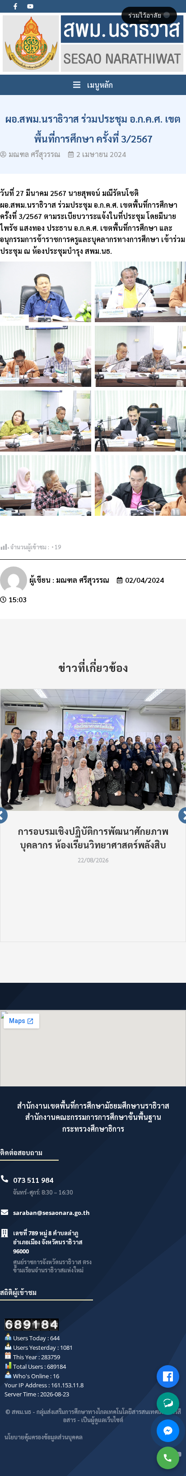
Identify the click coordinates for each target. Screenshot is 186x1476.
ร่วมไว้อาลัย (145, 15)
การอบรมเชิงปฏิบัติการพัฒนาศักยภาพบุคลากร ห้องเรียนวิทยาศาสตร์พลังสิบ (93, 838)
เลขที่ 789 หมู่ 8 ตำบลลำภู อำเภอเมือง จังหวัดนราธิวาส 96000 (48, 1242)
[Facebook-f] (15, 6)
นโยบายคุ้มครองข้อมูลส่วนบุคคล (44, 1437)
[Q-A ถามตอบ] (168, 1403)
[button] (93, 85)
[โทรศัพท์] (168, 1458)
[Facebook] (168, 1376)
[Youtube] (30, 6)
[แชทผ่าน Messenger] (168, 1430)
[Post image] (93, 750)
